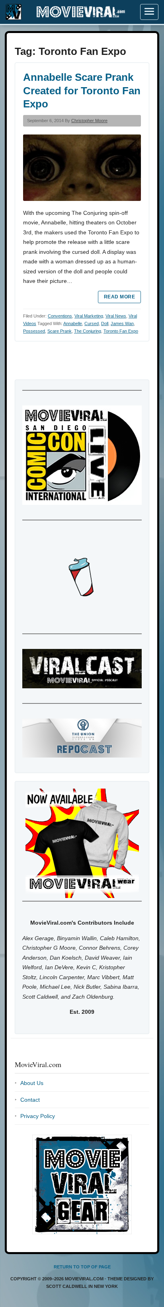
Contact (30, 1100)
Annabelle (72, 323)
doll (104, 323)
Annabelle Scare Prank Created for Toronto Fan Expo (82, 90)
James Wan (122, 323)
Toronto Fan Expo (120, 331)
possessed (34, 331)
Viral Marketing (88, 316)
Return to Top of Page (82, 1266)
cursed (91, 323)
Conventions (60, 316)
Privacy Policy (37, 1116)
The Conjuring (87, 331)
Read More (119, 297)
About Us (31, 1083)
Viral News (115, 316)
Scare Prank (59, 331)
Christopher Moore (89, 120)
